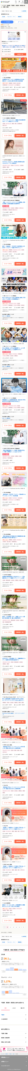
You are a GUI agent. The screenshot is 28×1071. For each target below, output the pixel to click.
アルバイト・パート (11, 16)
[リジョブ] (5, 2)
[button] (14, 75)
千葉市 (2, 1014)
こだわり (14, 1008)
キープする (8, 54)
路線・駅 (22, 1008)
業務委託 (20, 16)
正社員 (3, 16)
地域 (5, 1008)
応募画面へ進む (20, 54)
